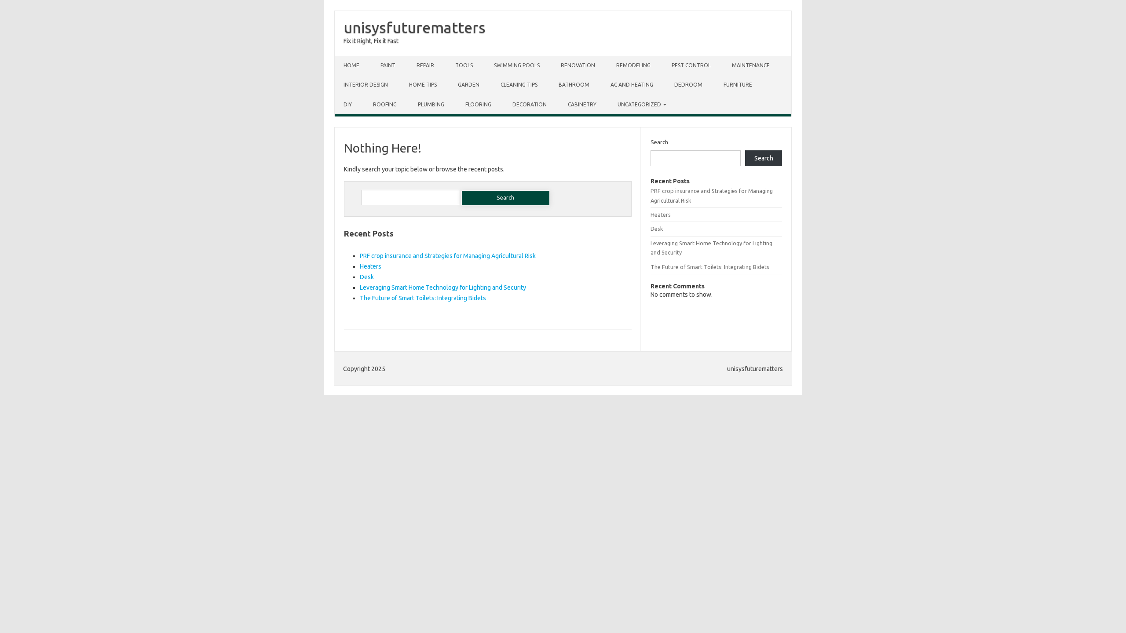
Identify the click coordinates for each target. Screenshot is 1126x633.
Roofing (385, 104)
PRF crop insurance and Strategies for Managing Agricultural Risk (448, 255)
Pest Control (691, 65)
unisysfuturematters (415, 27)
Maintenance (751, 65)
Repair (425, 65)
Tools (464, 65)
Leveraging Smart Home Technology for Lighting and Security (443, 287)
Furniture (738, 84)
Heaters (370, 266)
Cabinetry (582, 104)
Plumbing (431, 104)
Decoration (529, 104)
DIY (348, 104)
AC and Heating (632, 84)
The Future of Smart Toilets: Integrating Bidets (423, 298)
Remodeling (633, 65)
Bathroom (574, 84)
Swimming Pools (517, 65)
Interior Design (366, 84)
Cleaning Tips (519, 84)
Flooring (478, 104)
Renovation (578, 65)
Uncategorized (639, 104)
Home (351, 65)
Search (659, 142)
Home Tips (423, 84)
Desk (367, 276)
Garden (468, 84)
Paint (387, 65)
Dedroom (688, 84)
